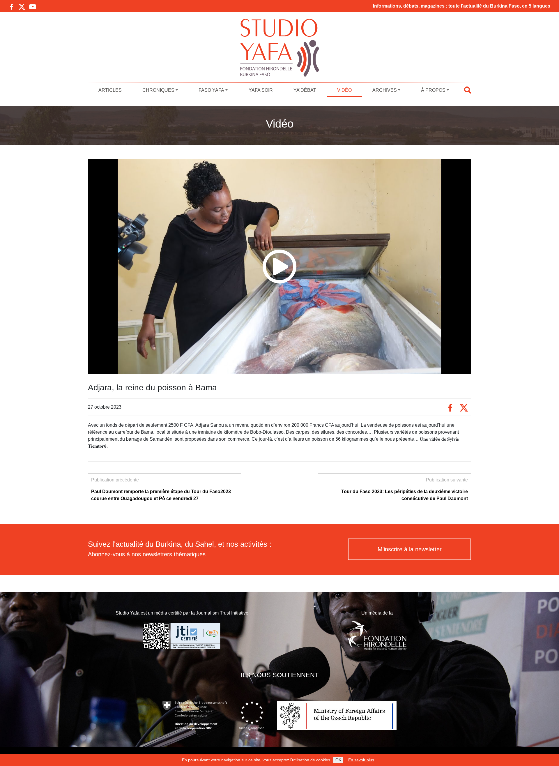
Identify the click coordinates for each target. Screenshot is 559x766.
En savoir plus (361, 760)
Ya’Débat (304, 90)
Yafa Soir (261, 90)
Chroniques (158, 90)
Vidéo (344, 90)
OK (338, 760)
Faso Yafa (211, 90)
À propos (433, 90)
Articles (110, 90)
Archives (384, 90)
